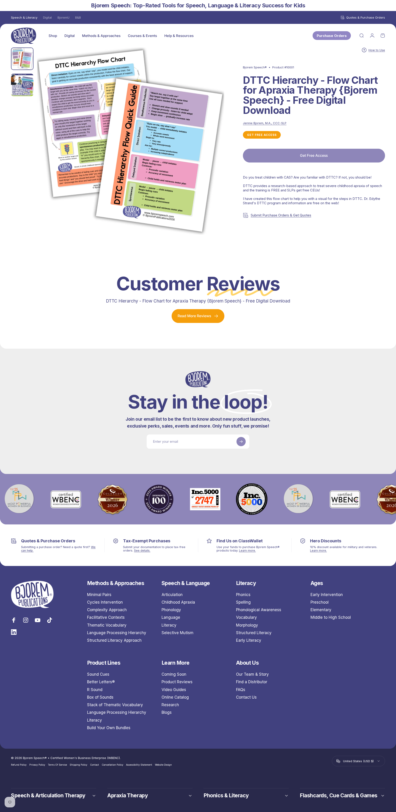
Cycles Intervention (105, 602)
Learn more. (247, 550)
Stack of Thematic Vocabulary (115, 705)
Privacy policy (37, 764)
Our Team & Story (252, 674)
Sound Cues (98, 674)
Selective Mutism (177, 632)
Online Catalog (175, 697)
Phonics (243, 594)
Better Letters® (101, 682)
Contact (94, 764)
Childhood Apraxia (178, 602)
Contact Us (246, 697)
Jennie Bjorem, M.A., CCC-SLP (264, 123)
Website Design (163, 764)
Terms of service (57, 764)
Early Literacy (248, 640)
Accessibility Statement (139, 764)
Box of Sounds (100, 697)
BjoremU (63, 17)
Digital (47, 17)
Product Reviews (177, 682)
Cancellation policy (112, 764)
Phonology (171, 610)
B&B (78, 17)
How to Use (376, 50)
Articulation (172, 594)
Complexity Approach (107, 610)
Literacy (169, 625)
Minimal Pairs (99, 594)
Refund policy (19, 764)
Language (171, 617)
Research (170, 705)
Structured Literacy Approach (114, 640)
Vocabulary (246, 617)
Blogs (167, 712)
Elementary (321, 610)
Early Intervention (327, 594)
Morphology (247, 625)
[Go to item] (22, 59)
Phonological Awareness (258, 610)
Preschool (320, 602)
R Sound (94, 689)
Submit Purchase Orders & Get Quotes (281, 215)
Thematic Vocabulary (106, 625)
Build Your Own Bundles (108, 727)
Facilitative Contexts (106, 617)
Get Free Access (262, 135)
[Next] (212, 151)
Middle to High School (331, 617)
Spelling (243, 602)
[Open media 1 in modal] (130, 141)
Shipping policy (78, 764)
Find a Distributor (251, 682)
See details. (142, 550)
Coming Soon (174, 674)
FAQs (240, 689)
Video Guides (174, 689)
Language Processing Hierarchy (116, 632)
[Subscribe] (241, 441)
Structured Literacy (254, 632)
